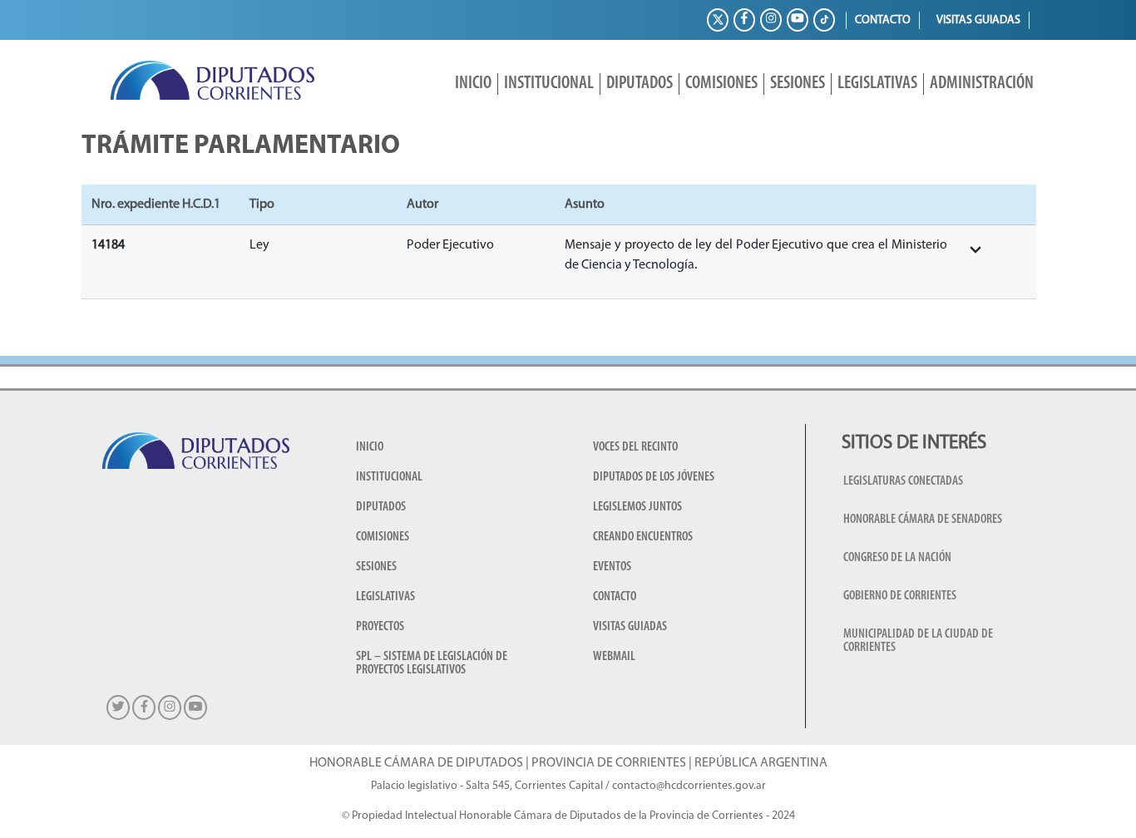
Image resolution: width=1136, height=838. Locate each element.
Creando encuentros (643, 537)
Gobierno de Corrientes (899, 596)
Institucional (549, 83)
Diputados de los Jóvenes (653, 477)
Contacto (883, 20)
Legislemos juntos (637, 507)
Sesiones (797, 83)
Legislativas (877, 83)
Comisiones (721, 83)
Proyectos (380, 626)
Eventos (612, 567)
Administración (982, 83)
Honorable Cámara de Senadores (922, 519)
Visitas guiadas (978, 20)
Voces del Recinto (635, 447)
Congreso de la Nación (897, 557)
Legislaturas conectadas (903, 481)
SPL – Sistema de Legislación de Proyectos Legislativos (431, 663)
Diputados (639, 83)
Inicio (473, 83)
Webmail (614, 656)
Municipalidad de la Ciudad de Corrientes (918, 641)
